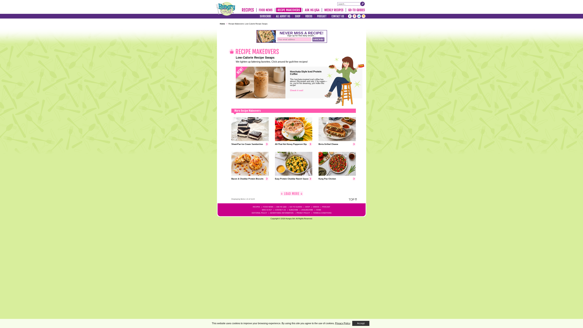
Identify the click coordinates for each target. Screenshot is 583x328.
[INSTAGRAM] (363, 16)
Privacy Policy (303, 213)
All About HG (283, 16)
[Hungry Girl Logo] (225, 9)
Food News (266, 10)
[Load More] (291, 194)
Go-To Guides (356, 10)
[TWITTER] (359, 16)
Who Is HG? (267, 210)
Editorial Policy (259, 213)
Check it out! (296, 90)
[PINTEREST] (354, 16)
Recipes (248, 10)
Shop (297, 16)
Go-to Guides (296, 207)
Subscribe (265, 16)
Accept (361, 323)
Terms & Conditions (322, 213)
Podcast (322, 16)
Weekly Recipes (333, 10)
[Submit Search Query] (362, 4)
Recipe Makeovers (289, 10)
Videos (308, 16)
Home (318, 210)
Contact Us (337, 16)
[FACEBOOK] (350, 16)
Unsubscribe (307, 210)
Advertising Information (281, 213)
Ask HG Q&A (312, 10)
